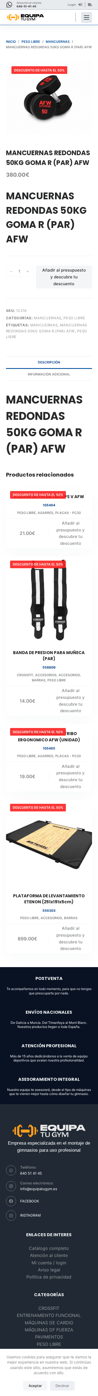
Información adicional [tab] (49, 374)
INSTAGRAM (30, 1215)
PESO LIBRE (74, 318)
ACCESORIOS (46, 675)
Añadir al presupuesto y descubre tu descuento (64, 276)
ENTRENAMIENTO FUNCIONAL (49, 1315)
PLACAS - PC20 (68, 513)
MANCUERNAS (47, 318)
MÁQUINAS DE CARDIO (49, 1322)
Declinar (62, 1385)
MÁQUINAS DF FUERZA (49, 1329)
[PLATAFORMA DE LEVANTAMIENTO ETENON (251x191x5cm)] (49, 843)
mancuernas (44, 325)
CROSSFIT (25, 675)
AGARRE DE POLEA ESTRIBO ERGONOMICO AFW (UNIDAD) (49, 737)
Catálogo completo (49, 1248)
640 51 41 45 (31, 1173)
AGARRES (45, 513)
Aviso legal (49, 1269)
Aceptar (35, 1385)
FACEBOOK (29, 1201)
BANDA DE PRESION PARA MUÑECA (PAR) (49, 656)
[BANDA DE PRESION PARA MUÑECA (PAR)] (49, 599)
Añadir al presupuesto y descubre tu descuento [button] (70, 533)
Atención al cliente (49, 1255)
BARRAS (38, 680)
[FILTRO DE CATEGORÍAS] (86, 17)
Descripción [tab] (49, 362)
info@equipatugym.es (38, 1189)
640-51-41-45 (26, 6)
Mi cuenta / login (49, 1262)
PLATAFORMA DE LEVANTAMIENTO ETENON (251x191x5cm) (49, 899)
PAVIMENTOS (49, 1337)
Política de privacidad (48, 1277)
